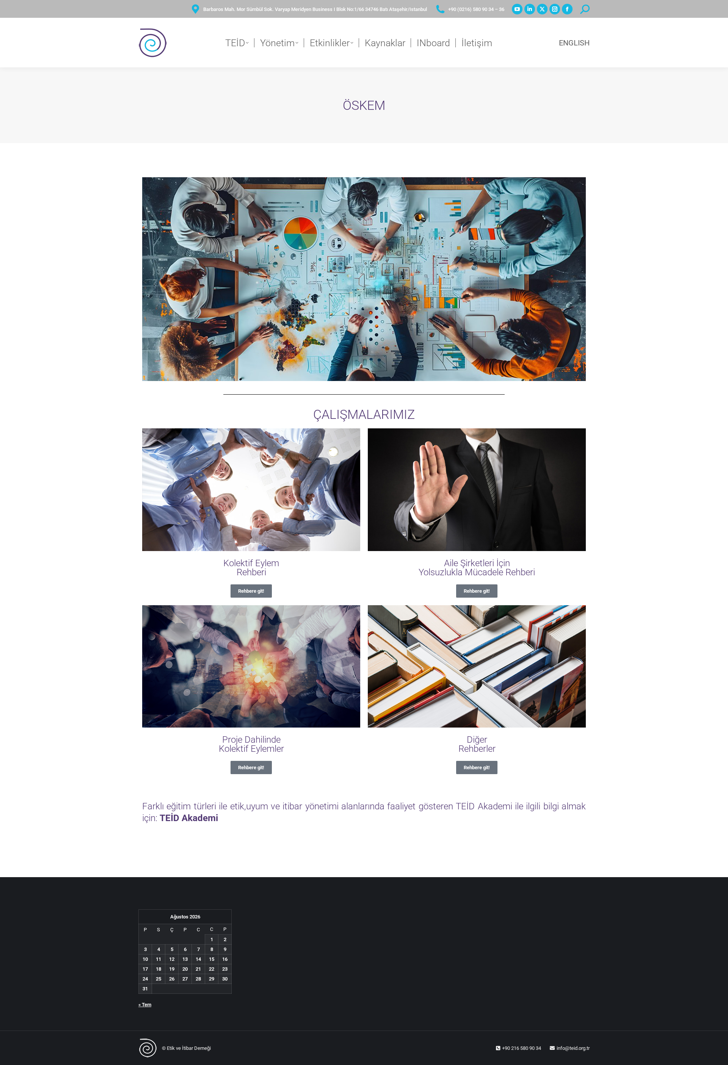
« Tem (144, 1004)
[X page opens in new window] (542, 9)
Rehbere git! (251, 591)
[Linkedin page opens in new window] (529, 9)
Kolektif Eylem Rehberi (251, 568)
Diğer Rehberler (477, 744)
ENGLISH (574, 42)
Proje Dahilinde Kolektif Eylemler (251, 744)
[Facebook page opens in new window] (567, 9)
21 (198, 969)
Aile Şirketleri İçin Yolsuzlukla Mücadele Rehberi (477, 568)
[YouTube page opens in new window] (517, 9)
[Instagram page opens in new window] (554, 9)
